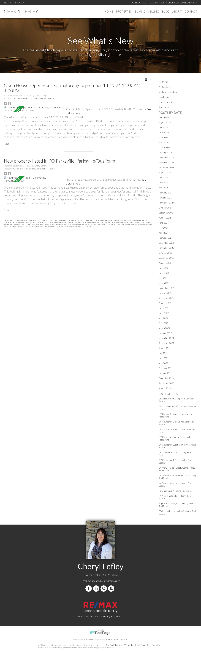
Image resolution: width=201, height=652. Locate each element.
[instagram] (104, 588)
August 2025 (165, 172)
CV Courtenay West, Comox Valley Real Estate (83, 222)
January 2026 (165, 152)
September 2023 (166, 257)
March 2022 (164, 328)
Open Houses (165, 102)
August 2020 (165, 388)
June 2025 (164, 182)
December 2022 (166, 288)
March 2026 (164, 147)
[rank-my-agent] (112, 588)
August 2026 (165, 122)
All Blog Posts (165, 87)
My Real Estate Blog (168, 92)
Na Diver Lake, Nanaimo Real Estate (126, 224)
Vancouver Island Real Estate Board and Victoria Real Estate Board (118, 645)
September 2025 (166, 167)
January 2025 (165, 197)
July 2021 (163, 353)
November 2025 (166, 162)
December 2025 (166, 157)
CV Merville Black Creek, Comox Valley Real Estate (30, 224)
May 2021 (163, 363)
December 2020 (166, 378)
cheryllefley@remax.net (107, 580)
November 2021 (166, 338)
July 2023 (163, 268)
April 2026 (163, 142)
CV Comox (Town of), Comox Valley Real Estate (62, 220)
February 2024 (166, 237)
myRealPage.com (100, 633)
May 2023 (163, 278)
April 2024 (163, 232)
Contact (191, 11)
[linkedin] (96, 588)
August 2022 (165, 303)
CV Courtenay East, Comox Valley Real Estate (33, 98)
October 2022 (165, 293)
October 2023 (165, 252)
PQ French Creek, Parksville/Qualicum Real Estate (40, 226)
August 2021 (165, 348)
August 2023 (165, 262)
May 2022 (163, 318)
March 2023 (164, 283)
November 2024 (166, 202)
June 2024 (164, 222)
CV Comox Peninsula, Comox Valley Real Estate (96, 220)
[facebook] (89, 588)
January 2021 (165, 373)
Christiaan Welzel (91, 639)
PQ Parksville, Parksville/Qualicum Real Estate (33, 168)
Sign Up (19, 2)
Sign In (8, 2)
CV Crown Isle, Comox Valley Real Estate (114, 222)
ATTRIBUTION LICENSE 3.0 (117, 639)
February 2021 (166, 368)
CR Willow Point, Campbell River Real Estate (30, 220)
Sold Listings (164, 107)
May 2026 (163, 137)
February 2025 (166, 192)
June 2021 (164, 358)
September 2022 (166, 298)
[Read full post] (34, 109)
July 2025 (163, 177)
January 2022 (165, 333)
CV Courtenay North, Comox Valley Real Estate (49, 222)
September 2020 (166, 383)
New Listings (165, 97)
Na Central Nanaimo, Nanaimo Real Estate (99, 224)
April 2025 (163, 187)
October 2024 (165, 207)
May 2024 (163, 227)
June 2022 (164, 313)
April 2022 (163, 323)
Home (109, 11)
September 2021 (166, 343)
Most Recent (165, 117)
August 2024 (165, 217)
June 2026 (164, 132)
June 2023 (164, 273)
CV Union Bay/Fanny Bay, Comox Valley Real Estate (66, 224)
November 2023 (166, 247)
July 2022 (163, 308)
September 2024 (166, 212)
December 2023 (166, 242)
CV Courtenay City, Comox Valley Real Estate (128, 220)
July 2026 (163, 127)
